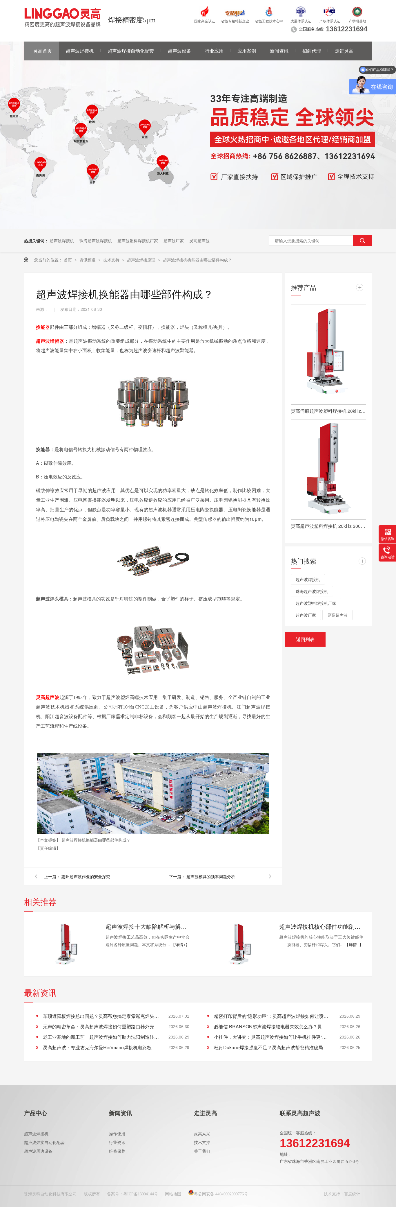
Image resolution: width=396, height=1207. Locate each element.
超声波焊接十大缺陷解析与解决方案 (148, 926)
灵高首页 (42, 51)
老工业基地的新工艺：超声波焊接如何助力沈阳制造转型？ (101, 1037)
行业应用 (214, 51)
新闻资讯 (279, 51)
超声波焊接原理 (142, 260)
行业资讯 (117, 1142)
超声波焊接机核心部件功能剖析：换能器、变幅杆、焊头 (321, 926)
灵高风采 (202, 1134)
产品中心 (35, 1113)
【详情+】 (180, 944)
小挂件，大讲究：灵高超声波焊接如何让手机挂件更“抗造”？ (272, 1037)
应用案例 (246, 51)
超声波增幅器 (50, 341)
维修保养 (117, 1151)
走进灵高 (344, 51)
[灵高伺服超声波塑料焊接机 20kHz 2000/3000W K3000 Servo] (328, 354)
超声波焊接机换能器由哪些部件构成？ (197, 260)
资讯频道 (88, 260)
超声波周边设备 (38, 1151)
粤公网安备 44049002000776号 (221, 1194)
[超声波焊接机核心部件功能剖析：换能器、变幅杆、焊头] (238, 944)
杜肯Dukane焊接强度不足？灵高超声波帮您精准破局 (268, 1047)
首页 (68, 260)
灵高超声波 (199, 240)
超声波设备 (179, 51)
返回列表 (305, 639)
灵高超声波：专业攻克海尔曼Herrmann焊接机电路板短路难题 (101, 1047)
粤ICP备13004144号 (140, 1194)
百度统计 (352, 1194)
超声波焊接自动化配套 (131, 51)
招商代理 (311, 51)
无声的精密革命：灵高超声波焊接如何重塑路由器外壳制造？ (101, 1026)
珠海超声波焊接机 (95, 240)
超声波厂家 (174, 240)
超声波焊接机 (80, 51)
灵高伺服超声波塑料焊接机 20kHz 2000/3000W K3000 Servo (328, 411)
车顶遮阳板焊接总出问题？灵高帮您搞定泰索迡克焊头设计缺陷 (101, 1016)
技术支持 (112, 260)
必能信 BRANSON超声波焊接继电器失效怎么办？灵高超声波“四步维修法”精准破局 (272, 1026)
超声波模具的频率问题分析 (210, 876)
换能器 (43, 327)
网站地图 (173, 1194)
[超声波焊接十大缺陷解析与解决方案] (65, 944)
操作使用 (117, 1134)
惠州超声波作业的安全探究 (85, 876)
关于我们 (202, 1151)
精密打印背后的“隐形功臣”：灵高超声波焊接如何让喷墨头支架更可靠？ (272, 1016)
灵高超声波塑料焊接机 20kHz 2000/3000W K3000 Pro (328, 526)
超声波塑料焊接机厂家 (137, 240)
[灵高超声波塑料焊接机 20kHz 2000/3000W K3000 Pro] (328, 469)
